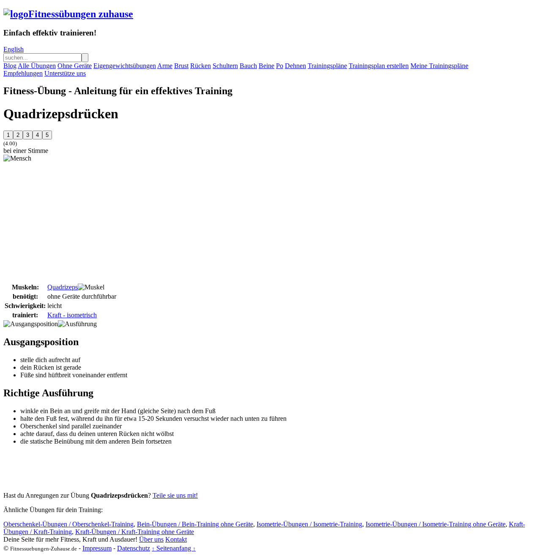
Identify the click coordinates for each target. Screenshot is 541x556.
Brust (181, 65)
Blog (9, 65)
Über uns (151, 539)
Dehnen (295, 65)
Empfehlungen (23, 73)
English (13, 49)
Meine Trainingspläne (439, 65)
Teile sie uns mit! (175, 495)
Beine (266, 65)
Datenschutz (133, 548)
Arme (164, 65)
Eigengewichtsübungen (124, 65)
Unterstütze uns (65, 73)
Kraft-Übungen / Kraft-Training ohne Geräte (134, 531)
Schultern (225, 65)
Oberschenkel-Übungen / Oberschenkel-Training (68, 524)
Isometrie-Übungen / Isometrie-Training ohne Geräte (435, 524)
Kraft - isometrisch (72, 315)
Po (279, 65)
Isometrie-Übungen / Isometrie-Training (309, 524)
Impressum (97, 548)
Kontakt (176, 539)
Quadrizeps (62, 287)
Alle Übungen (37, 65)
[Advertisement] (74, 221)
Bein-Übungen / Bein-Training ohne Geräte (195, 524)
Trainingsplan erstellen (379, 65)
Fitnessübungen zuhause (80, 13)
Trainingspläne (327, 65)
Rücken (200, 65)
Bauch (248, 65)
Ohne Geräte (74, 65)
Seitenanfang (174, 548)
